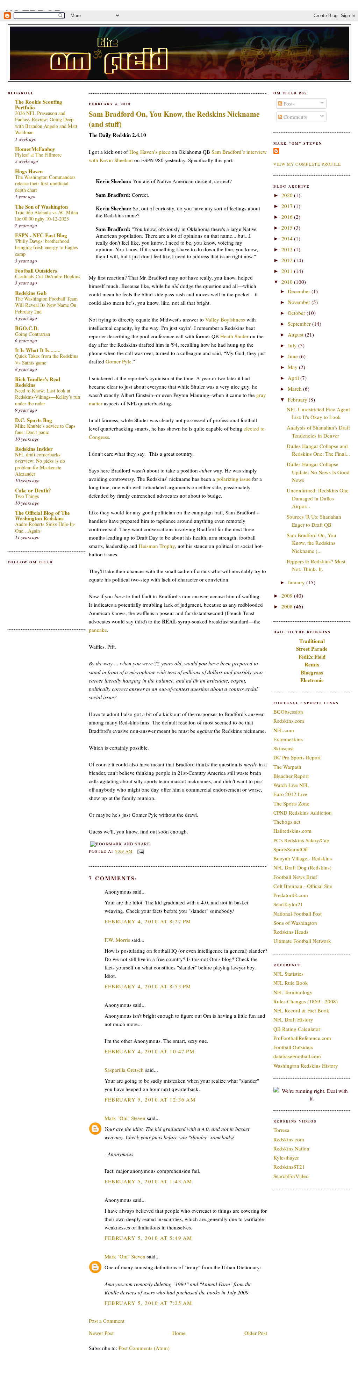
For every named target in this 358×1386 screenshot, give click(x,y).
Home (179, 1332)
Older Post (255, 1332)
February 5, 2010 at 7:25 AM (148, 1302)
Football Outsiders (36, 270)
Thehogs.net (286, 821)
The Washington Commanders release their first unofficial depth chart (45, 183)
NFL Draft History (293, 1019)
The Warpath (287, 766)
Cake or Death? (33, 490)
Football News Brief (295, 876)
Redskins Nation (291, 1148)
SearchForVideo (291, 1175)
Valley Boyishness (225, 319)
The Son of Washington (41, 206)
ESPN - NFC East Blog (41, 235)
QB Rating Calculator (296, 1028)
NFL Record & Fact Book (301, 1010)
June (293, 356)
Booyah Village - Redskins (302, 858)
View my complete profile (307, 164)
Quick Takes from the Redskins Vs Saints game (46, 359)
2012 (287, 260)
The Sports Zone (291, 803)
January (297, 582)
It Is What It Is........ (37, 350)
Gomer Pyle (118, 361)
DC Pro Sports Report (297, 757)
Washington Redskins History (305, 1065)
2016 (287, 216)
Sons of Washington (295, 922)
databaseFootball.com (297, 1056)
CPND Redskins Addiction (302, 812)
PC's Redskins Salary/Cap (301, 840)
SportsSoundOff (290, 849)
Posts (288, 103)
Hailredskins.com (292, 830)
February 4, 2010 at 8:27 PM (148, 921)
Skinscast (283, 748)
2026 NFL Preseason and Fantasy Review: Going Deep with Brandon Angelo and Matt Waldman (46, 123)
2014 (287, 238)
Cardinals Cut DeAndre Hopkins (47, 276)
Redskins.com (288, 720)
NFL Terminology (293, 992)
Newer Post (101, 1332)
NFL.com (283, 730)
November (300, 301)
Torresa (281, 1129)
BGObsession (288, 711)
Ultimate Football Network (302, 940)
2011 (287, 270)
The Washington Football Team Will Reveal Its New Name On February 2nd (46, 305)
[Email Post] (139, 851)
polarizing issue (233, 478)
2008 (287, 606)
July (293, 345)
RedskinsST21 (289, 1166)
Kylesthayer (286, 1157)
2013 (287, 249)
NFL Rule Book (290, 982)
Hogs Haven (29, 171)
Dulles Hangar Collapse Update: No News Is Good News (318, 472)
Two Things (27, 496)
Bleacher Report (291, 775)
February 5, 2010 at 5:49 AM (148, 1237)
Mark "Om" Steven (125, 1117)
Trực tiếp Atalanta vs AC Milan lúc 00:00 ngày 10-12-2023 (46, 215)
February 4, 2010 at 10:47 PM (149, 1051)
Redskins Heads (290, 931)
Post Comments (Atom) (144, 1347)
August (296, 334)
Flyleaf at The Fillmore (38, 154)
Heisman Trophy (157, 545)
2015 (287, 227)
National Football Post (297, 913)
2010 (287, 281)
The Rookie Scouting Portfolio (38, 104)
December (300, 291)
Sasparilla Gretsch (124, 1069)
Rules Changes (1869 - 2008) (305, 1001)
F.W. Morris (117, 939)
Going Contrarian (32, 334)
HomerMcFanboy (35, 149)
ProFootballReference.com (302, 1037)
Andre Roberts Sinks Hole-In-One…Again (45, 527)
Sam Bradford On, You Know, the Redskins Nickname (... (311, 543)
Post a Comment (106, 1320)
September (300, 323)
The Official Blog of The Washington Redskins (42, 515)
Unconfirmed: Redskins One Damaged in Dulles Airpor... (318, 498)
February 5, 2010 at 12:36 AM (150, 1099)
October (297, 312)
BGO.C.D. (27, 328)
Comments (294, 116)
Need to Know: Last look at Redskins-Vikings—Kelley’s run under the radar (47, 397)
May (293, 366)
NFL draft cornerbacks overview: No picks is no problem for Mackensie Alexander (40, 464)
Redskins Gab (30, 293)
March (295, 388)
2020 (287, 195)
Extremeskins (288, 739)
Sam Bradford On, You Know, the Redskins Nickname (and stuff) (174, 119)
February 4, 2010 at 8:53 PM (148, 986)
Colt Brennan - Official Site (302, 885)
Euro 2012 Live (290, 794)
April (294, 377)
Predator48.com (290, 894)
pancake (98, 629)
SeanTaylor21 (288, 904)
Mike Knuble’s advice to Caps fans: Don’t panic (45, 429)
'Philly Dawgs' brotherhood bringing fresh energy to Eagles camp (46, 247)
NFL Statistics (288, 973)
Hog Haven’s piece (149, 151)
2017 (287, 205)
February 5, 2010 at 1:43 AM (148, 1181)
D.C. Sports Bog (33, 420)
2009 (287, 595)
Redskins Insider (34, 449)
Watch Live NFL (291, 784)
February (298, 399)
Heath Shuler (234, 336)
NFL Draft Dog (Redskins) (302, 867)
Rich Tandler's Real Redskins (37, 382)
